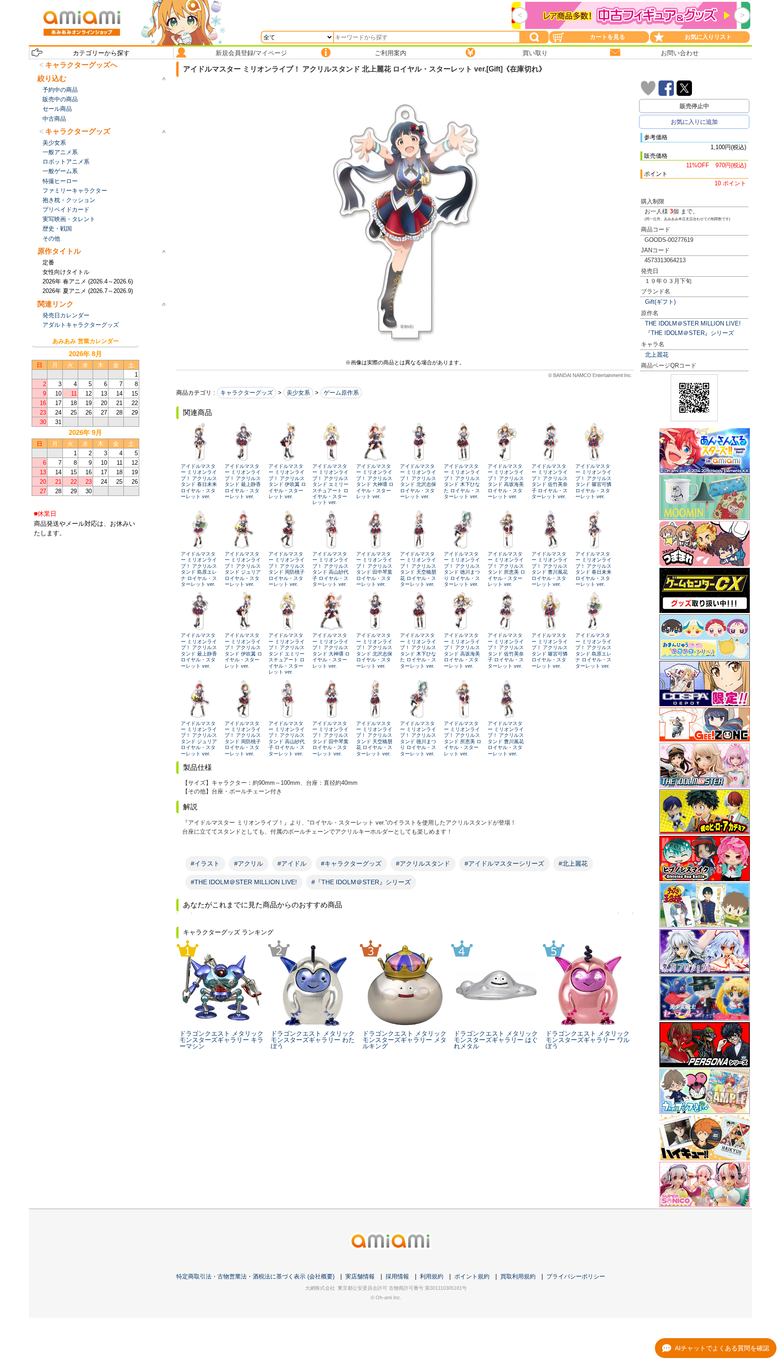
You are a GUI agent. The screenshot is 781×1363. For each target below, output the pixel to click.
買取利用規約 (518, 1276)
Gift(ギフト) (660, 301)
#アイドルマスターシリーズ (504, 863)
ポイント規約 (471, 1276)
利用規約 (431, 1276)
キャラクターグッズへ (81, 65)
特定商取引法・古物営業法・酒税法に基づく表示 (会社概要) (255, 1276)
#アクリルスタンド (423, 863)
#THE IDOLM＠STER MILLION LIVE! (244, 882)
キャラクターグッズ (246, 392)
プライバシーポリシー (575, 1276)
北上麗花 (656, 354)
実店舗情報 (360, 1276)
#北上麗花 (573, 863)
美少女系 (298, 392)
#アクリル (248, 863)
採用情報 (397, 1276)
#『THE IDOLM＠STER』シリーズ (361, 882)
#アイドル (292, 863)
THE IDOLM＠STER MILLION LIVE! (693, 323)
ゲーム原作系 (341, 392)
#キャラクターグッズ (351, 863)
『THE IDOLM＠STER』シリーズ (689, 333)
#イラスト (205, 863)
